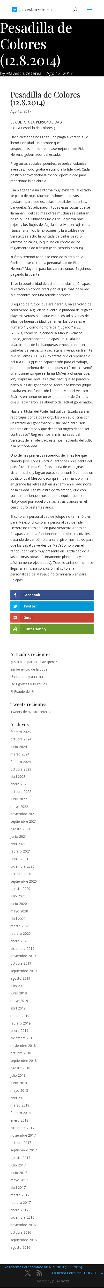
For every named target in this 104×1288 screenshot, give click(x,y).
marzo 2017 (19, 1195)
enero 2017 (19, 1210)
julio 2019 (18, 986)
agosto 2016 (20, 1247)
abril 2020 (18, 918)
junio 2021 (18, 836)
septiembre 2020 (23, 881)
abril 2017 (18, 1187)
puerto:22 (60, 1281)
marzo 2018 (19, 1105)
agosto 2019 (20, 978)
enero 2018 (19, 1120)
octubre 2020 (20, 873)
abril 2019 (18, 1008)
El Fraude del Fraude (26, 691)
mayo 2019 (19, 1000)
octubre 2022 (20, 791)
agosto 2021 (20, 829)
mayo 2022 (19, 806)
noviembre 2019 (23, 955)
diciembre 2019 (22, 948)
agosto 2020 (20, 888)
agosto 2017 (20, 1157)
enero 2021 (19, 858)
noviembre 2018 (23, 1045)
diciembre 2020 (22, 866)
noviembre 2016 (23, 1224)
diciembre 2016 (22, 1217)
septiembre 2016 (23, 1240)
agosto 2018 (20, 1068)
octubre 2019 (20, 963)
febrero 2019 (20, 1023)
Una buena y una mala (27, 676)
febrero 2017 (20, 1202)
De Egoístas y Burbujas (28, 684)
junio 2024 (18, 746)
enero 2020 (19, 941)
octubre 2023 (20, 769)
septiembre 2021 (23, 821)
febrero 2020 (20, 933)
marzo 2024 (19, 754)
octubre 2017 (20, 1142)
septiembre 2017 (23, 1150)
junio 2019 (18, 993)
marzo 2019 (19, 1015)
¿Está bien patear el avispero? (33, 661)
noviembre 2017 (23, 1135)
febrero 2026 (20, 732)
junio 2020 (18, 903)
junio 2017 (18, 1172)
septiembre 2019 (23, 970)
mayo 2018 (19, 1090)
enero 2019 (19, 1030)
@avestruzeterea (24, 73)
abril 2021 (18, 844)
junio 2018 (18, 1083)
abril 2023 (18, 776)
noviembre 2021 (23, 814)
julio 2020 (18, 896)
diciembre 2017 (22, 1127)
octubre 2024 (20, 739)
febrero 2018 (20, 1112)
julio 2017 (18, 1165)
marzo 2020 (19, 926)
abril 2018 (18, 1098)
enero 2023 (19, 784)
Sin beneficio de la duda (28, 669)
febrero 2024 (20, 761)
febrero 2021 (20, 851)
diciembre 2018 (22, 1038)
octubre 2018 (20, 1053)
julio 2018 (18, 1075)
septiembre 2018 (23, 1060)
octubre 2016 (20, 1232)
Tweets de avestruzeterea (30, 711)
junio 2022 (18, 799)
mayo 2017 (19, 1180)
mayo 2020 (19, 911)
